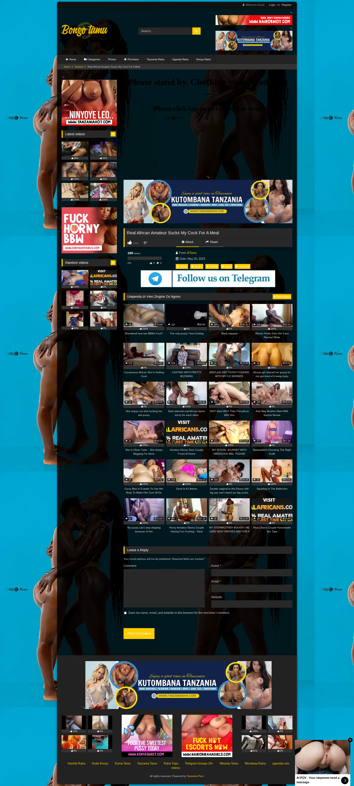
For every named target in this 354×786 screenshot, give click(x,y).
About (189, 242)
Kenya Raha (203, 59)
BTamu (192, 252)
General (79, 66)
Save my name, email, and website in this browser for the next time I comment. (179, 612)
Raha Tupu (171, 763)
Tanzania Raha (155, 59)
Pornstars (133, 59)
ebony (228, 266)
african (183, 266)
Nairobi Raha (76, 763)
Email (216, 581)
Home (72, 59)
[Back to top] (343, 775)
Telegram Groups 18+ (199, 763)
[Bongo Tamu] (85, 31)
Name (216, 565)
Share (213, 242)
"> (84, 708)
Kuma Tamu (123, 763)
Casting (213, 266)
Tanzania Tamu (147, 763)
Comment (130, 565)
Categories (93, 59)
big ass (198, 266)
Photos (112, 59)
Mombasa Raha (255, 763)
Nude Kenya (100, 763)
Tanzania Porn (195, 776)
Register (286, 4)
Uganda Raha (180, 59)
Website (216, 597)
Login (272, 4)
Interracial (244, 266)
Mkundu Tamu (229, 763)
